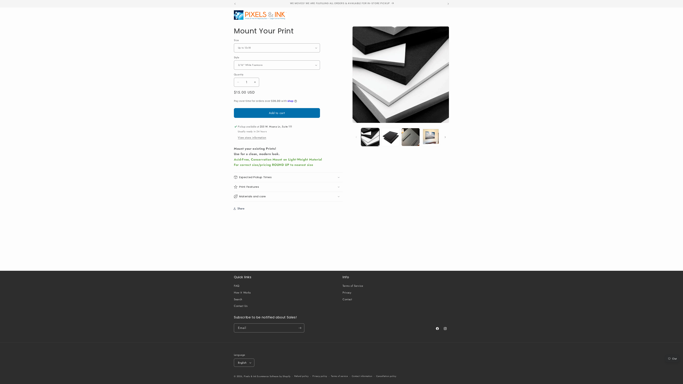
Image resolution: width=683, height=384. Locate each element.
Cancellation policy (386, 376)
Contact (347, 299)
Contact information (362, 376)
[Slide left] (356, 137)
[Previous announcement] (235, 3)
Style (236, 57)
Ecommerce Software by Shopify (273, 376)
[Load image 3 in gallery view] (410, 137)
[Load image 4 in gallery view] (431, 137)
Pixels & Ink (250, 376)
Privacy (347, 293)
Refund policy (301, 376)
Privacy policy (320, 376)
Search (238, 299)
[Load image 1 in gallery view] (370, 137)
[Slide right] (445, 137)
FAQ (236, 286)
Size (236, 40)
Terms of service (339, 376)
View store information (252, 138)
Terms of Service (353, 286)
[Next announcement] (448, 3)
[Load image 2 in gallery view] (390, 137)
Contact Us (241, 306)
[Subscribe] (300, 328)
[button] (304, 15)
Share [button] (240, 208)
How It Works (242, 293)
